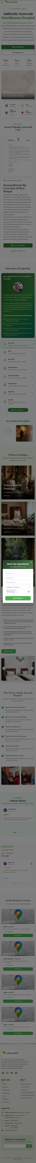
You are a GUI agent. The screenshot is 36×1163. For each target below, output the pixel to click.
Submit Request (18, 598)
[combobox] (15, 587)
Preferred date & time (11, 590)
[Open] (29, 587)
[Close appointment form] (31, 562)
